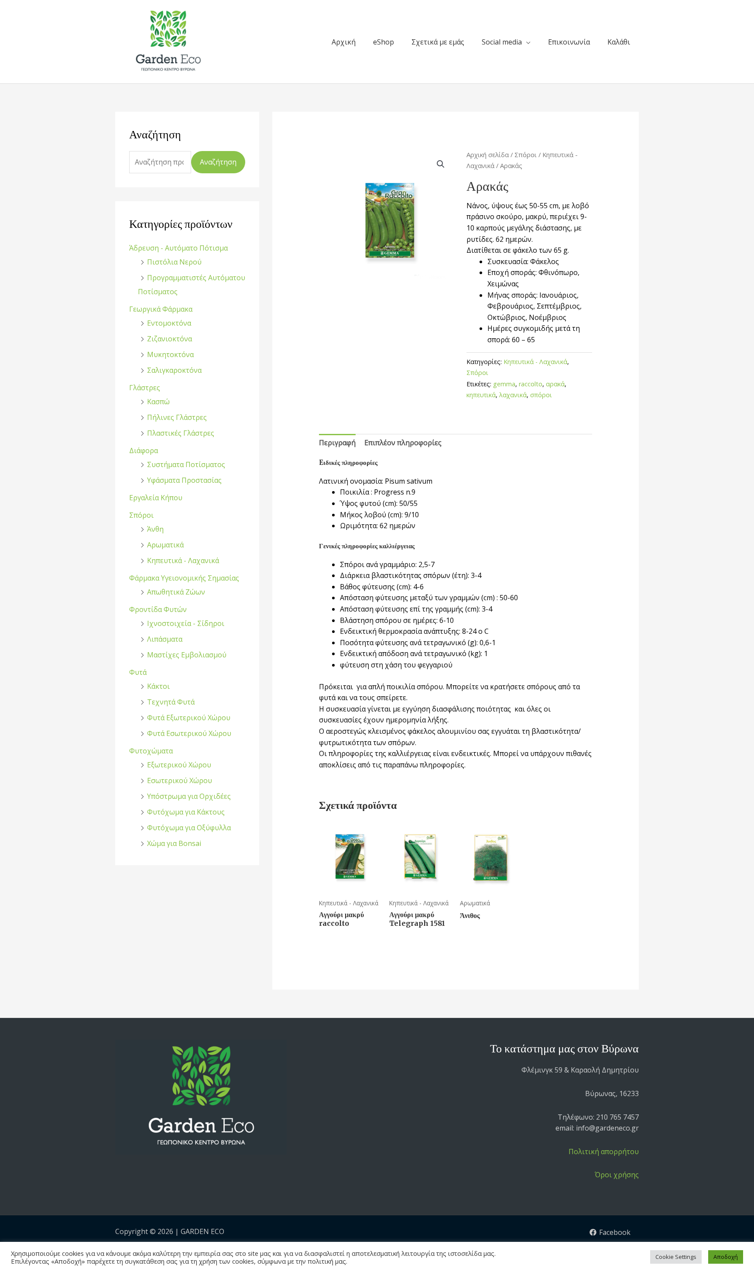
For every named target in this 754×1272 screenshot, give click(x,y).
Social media (502, 42)
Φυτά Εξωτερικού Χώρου (188, 717)
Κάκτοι (158, 686)
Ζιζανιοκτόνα (169, 339)
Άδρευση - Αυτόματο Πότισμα (178, 248)
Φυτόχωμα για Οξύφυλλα (189, 827)
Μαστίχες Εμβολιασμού (186, 655)
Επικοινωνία (569, 42)
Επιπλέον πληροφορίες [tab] (403, 442)
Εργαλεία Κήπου (155, 497)
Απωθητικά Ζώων (176, 592)
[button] (441, 164)
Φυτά (138, 672)
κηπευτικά (481, 395)
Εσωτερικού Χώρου (179, 780)
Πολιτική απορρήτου (604, 1151)
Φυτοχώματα (151, 751)
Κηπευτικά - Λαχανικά (183, 560)
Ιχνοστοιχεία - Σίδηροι (185, 623)
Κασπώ (158, 401)
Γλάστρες (144, 387)
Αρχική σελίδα (487, 154)
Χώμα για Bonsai (174, 843)
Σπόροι (141, 515)
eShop (383, 42)
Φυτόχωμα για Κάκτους (186, 812)
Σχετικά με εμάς (437, 42)
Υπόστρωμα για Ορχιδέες (189, 796)
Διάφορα (143, 450)
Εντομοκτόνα (169, 323)
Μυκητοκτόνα (170, 354)
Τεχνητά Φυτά (171, 702)
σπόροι (541, 395)
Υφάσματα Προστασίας (184, 480)
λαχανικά (513, 395)
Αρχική (344, 42)
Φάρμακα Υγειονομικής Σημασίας (184, 578)
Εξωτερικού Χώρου (179, 765)
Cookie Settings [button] (675, 1257)
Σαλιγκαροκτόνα (174, 370)
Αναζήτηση (218, 162)
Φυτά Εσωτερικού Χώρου (189, 733)
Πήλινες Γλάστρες (177, 417)
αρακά (555, 384)
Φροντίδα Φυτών (158, 609)
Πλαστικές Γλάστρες (180, 433)
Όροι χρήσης (617, 1174)
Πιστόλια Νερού (174, 262)
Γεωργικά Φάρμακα (160, 309)
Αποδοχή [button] (725, 1257)
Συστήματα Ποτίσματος (186, 464)
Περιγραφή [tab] (337, 442)
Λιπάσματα (164, 639)
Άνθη (155, 529)
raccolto (530, 384)
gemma (504, 384)
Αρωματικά (165, 545)
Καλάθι (618, 42)
